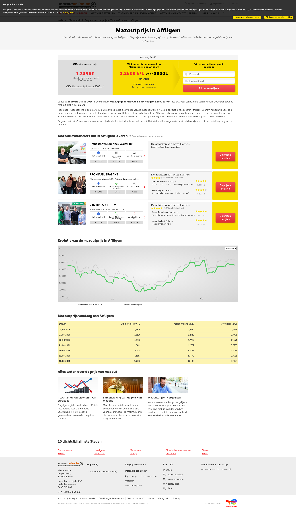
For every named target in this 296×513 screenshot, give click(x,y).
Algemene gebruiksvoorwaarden (140, 476)
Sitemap (176, 498)
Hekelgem (99, 450)
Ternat (205, 450)
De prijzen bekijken (225, 156)
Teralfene (171, 453)
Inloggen (167, 470)
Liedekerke (99, 453)
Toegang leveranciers (135, 464)
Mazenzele (135, 450)
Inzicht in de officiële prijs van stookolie (77, 399)
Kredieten (129, 481)
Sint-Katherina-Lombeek (179, 450)
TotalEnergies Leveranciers (111, 498)
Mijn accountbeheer (173, 474)
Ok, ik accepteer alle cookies (279, 17)
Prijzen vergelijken (209, 88)
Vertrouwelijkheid (133, 485)
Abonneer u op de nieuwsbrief (216, 469)
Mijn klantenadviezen (173, 479)
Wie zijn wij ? (164, 498)
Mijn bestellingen (171, 484)
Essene (61, 453)
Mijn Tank (167, 488)
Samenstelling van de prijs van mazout (122, 399)
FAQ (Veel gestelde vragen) (103, 471)
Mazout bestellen (88, 498)
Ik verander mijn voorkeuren (247, 17)
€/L (132, 73)
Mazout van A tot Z (136, 498)
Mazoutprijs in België (67, 498)
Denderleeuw (65, 450)
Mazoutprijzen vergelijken (164, 397)
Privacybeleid (69, 12)
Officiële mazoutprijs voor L (84, 86)
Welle (205, 453)
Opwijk (133, 453)
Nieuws (151, 498)
